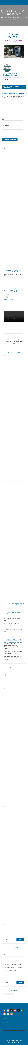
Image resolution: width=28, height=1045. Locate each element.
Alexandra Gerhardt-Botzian (13, 40)
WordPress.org (6, 1032)
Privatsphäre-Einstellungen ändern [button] (12, 964)
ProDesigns (17, 1042)
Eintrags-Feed (6, 1025)
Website (4, 132)
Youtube (6, 297)
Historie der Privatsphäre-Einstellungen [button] (13, 967)
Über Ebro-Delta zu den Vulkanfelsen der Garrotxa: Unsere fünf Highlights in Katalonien (13, 658)
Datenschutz (7, 958)
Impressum (6, 951)
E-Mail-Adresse (6, 125)
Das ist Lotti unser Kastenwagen (12, 279)
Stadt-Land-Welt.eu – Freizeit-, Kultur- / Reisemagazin (14, 641)
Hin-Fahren (16, 613)
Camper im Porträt (8, 299)
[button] (4, 1010)
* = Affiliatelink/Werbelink (10, 961)
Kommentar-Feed (7, 1028)
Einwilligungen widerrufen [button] (10, 970)
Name (3, 119)
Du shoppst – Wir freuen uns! (11, 282)
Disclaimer (6, 954)
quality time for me (14, 13)
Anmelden (5, 1022)
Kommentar (5, 101)
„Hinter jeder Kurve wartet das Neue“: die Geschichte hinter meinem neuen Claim (13, 618)
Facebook (6, 294)
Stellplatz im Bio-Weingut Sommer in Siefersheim (13, 87)
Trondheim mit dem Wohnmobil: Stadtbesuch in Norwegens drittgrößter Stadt (13, 629)
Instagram (6, 296)
